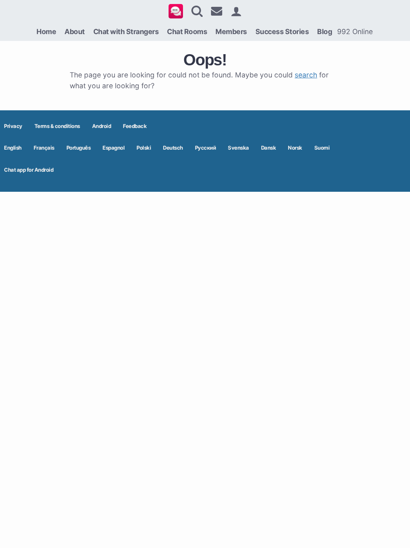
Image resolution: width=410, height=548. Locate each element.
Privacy (13, 126)
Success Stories (282, 31)
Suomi (322, 147)
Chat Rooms (187, 31)
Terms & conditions (57, 126)
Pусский (205, 147)
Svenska (238, 147)
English (13, 147)
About (74, 31)
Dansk (268, 147)
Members (231, 31)
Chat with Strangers (126, 31)
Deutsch (173, 147)
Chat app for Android (28, 169)
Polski (144, 147)
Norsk (295, 147)
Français (44, 147)
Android (101, 126)
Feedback (135, 126)
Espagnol (113, 147)
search (306, 75)
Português (78, 147)
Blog (324, 31)
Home (46, 31)
